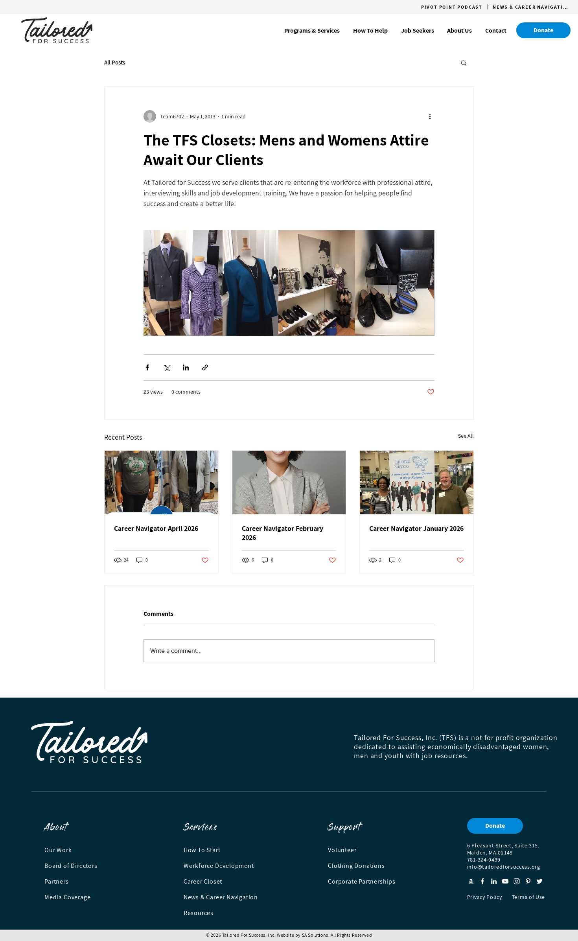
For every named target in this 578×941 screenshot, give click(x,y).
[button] (312, 30)
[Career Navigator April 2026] (161, 482)
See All (466, 435)
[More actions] (429, 116)
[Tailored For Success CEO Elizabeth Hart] (416, 482)
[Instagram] (517, 881)
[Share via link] (205, 367)
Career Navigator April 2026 (156, 528)
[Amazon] (471, 881)
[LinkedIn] (494, 881)
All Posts (114, 62)
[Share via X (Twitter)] (166, 367)
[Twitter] (539, 881)
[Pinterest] (528, 881)
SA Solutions (315, 935)
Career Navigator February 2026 (282, 533)
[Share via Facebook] (147, 367)
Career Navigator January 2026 (416, 528)
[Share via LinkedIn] (186, 367)
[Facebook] (482, 881)
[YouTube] (505, 881)
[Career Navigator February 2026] (289, 482)
